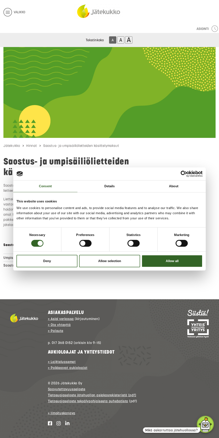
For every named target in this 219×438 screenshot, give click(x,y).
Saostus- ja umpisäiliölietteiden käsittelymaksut (81, 145)
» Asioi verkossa (61, 319)
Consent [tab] (45, 186)
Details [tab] (109, 186)
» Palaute (55, 331)
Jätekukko (11, 145)
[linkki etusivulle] (24, 318)
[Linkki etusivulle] (98, 11)
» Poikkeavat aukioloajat (67, 368)
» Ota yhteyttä (59, 325)
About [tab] (173, 186)
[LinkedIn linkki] (66, 423)
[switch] (85, 243)
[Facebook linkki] (48, 423)
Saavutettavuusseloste (66, 389)
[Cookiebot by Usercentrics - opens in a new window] (184, 174)
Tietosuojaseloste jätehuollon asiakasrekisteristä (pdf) (92, 395)
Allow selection (109, 261)
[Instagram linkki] (57, 423)
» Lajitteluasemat (62, 362)
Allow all (172, 261)
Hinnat (31, 145)
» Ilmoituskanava (61, 413)
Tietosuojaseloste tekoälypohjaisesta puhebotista (88, 401)
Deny (47, 261)
